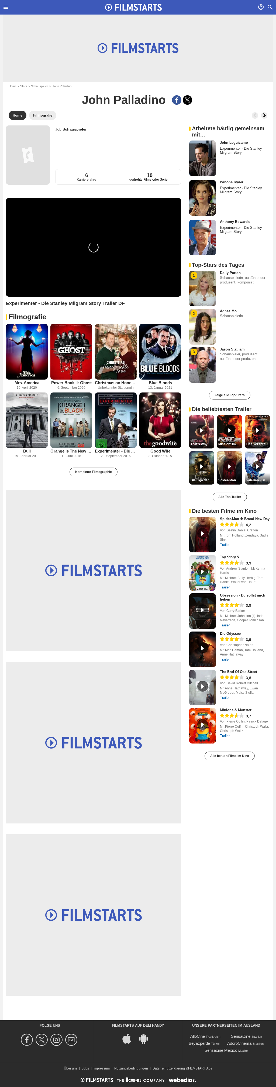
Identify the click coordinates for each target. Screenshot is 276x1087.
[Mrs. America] (27, 352)
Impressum (102, 1068)
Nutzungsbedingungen (131, 1068)
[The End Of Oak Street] (202, 687)
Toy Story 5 (229, 557)
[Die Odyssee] (202, 649)
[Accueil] (133, 7)
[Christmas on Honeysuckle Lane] (116, 352)
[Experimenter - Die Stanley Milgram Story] (116, 420)
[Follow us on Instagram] (57, 1040)
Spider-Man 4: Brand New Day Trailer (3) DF (230, 480)
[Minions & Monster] (202, 726)
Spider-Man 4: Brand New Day (245, 519)
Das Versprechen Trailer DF (258, 444)
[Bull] (27, 420)
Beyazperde (199, 1043)
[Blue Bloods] (160, 352)
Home (12, 86)
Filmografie (27, 317)
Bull (27, 451)
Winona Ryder (231, 182)
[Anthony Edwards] (202, 237)
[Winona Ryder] (202, 198)
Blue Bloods (160, 382)
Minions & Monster (235, 710)
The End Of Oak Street (238, 672)
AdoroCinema (239, 1043)
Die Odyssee (230, 634)
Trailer (225, 545)
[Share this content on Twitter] (187, 100)
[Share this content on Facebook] (176, 100)
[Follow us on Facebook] (27, 1040)
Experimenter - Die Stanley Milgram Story (116, 451)
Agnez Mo (228, 311)
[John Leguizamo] (202, 158)
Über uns (70, 1068)
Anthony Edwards (235, 222)
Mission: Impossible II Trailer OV (230, 444)
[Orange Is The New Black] (71, 420)
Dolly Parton (230, 273)
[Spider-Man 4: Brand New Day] (202, 534)
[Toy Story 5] (202, 573)
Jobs (85, 1068)
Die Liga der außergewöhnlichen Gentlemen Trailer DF (202, 480)
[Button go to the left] (255, 115)
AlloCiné (197, 1036)
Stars (23, 86)
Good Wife (160, 451)
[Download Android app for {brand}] (146, 1038)
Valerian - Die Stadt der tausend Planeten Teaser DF (258, 480)
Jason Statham (232, 349)
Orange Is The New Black (71, 451)
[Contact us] (72, 1040)
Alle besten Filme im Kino (229, 756)
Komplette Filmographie (93, 472)
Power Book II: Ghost (71, 382)
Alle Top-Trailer (229, 497)
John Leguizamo (234, 143)
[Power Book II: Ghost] (71, 352)
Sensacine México (221, 1050)
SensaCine (240, 1036)
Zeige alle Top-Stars (230, 395)
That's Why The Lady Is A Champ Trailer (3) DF (202, 444)
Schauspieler (39, 86)
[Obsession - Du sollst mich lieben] (202, 611)
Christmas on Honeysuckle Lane (116, 382)
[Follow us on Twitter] (42, 1040)
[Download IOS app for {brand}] (129, 1038)
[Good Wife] (160, 420)
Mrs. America (27, 382)
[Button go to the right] (264, 115)
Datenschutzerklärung (169, 1068)
